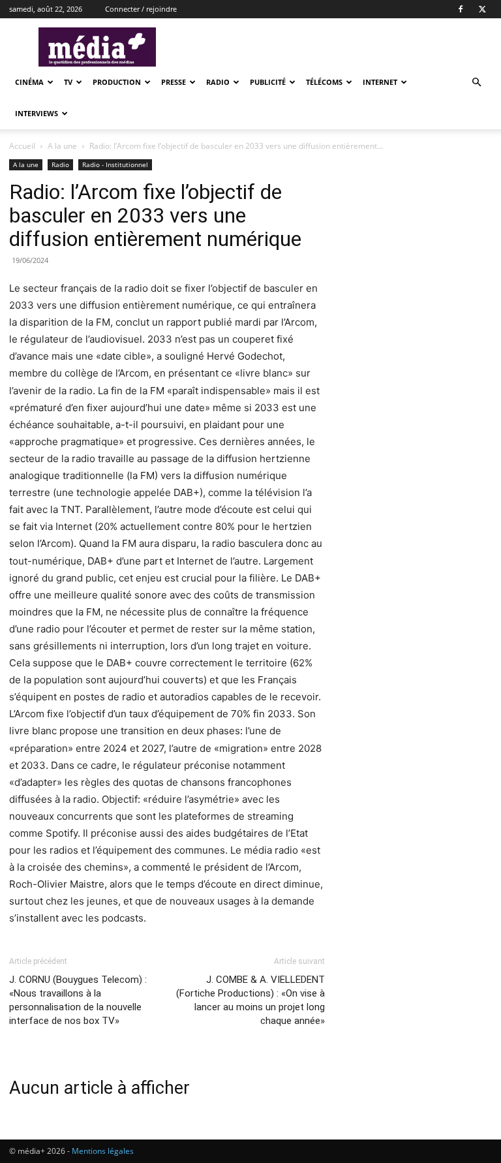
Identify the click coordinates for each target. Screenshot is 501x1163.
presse (173, 82)
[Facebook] (460, 9)
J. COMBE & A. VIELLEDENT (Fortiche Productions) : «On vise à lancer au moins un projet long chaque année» (250, 1000)
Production (117, 82)
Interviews (36, 113)
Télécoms (324, 82)
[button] (476, 82)
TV (68, 82)
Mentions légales (103, 1150)
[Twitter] (482, 9)
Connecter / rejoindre (141, 9)
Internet (380, 82)
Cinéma (29, 82)
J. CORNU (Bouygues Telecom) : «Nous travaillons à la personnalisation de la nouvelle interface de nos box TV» (78, 1000)
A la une (62, 145)
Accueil (22, 145)
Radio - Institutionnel (115, 164)
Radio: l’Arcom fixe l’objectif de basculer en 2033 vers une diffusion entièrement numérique (155, 215)
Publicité (268, 82)
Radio (218, 82)
